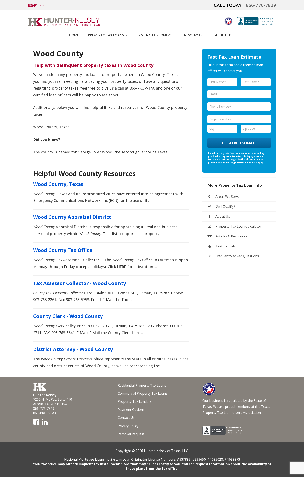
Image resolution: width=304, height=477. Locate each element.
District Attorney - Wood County (73, 349)
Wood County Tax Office (62, 250)
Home (74, 35)
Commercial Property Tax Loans (143, 393)
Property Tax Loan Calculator (238, 226)
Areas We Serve (227, 196)
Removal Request (131, 434)
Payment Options (131, 409)
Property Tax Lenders (135, 401)
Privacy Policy (128, 426)
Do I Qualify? (225, 206)
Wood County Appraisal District (72, 216)
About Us (223, 35)
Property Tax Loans (106, 35)
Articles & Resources (231, 236)
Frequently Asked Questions (237, 256)
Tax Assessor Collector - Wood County (79, 283)
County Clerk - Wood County (68, 316)
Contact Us (126, 417)
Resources (193, 35)
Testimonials (225, 246)
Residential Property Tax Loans (142, 385)
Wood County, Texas (58, 184)
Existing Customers (154, 35)
